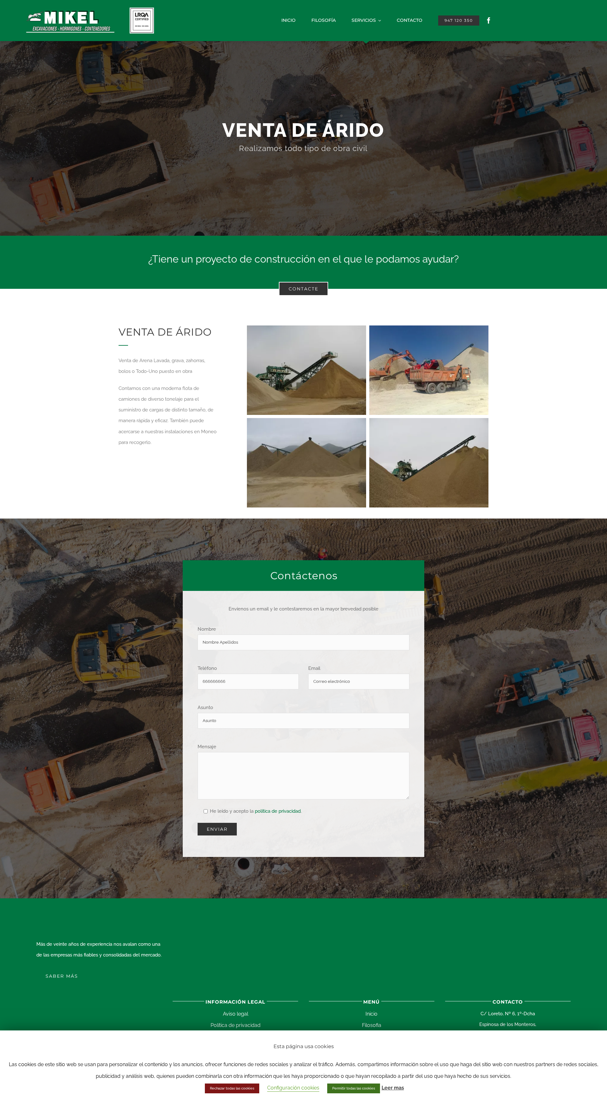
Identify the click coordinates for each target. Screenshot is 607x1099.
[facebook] (489, 20)
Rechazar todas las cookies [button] (232, 1088)
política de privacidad (277, 811)
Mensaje (207, 747)
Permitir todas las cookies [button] (353, 1088)
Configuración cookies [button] (293, 1088)
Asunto (205, 707)
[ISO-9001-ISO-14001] (142, 10)
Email (314, 668)
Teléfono (207, 668)
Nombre (207, 629)
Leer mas (393, 1088)
